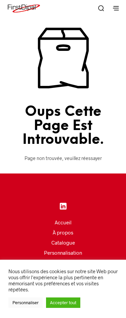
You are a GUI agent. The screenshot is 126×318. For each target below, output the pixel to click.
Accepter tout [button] (63, 302)
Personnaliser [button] (25, 302)
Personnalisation (63, 253)
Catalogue (63, 243)
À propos (63, 232)
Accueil (63, 222)
